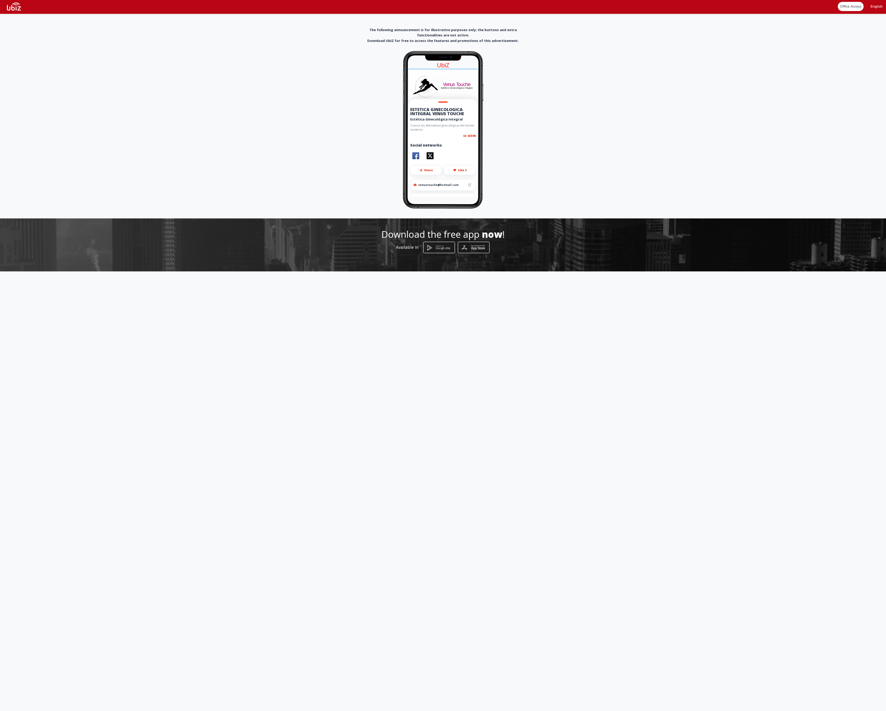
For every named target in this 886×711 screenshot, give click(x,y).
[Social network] (415, 155)
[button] (876, 6)
